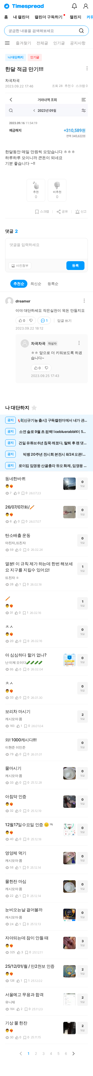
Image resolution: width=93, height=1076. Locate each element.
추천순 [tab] (18, 283)
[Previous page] (21, 1053)
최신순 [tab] (35, 283)
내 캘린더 (21, 16)
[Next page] (73, 1053)
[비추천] (31, 320)
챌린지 (75, 16)
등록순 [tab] (53, 283)
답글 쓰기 (64, 320)
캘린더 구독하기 (49, 16)
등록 (75, 265)
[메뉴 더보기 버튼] (7, 43)
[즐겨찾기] (34, 408)
